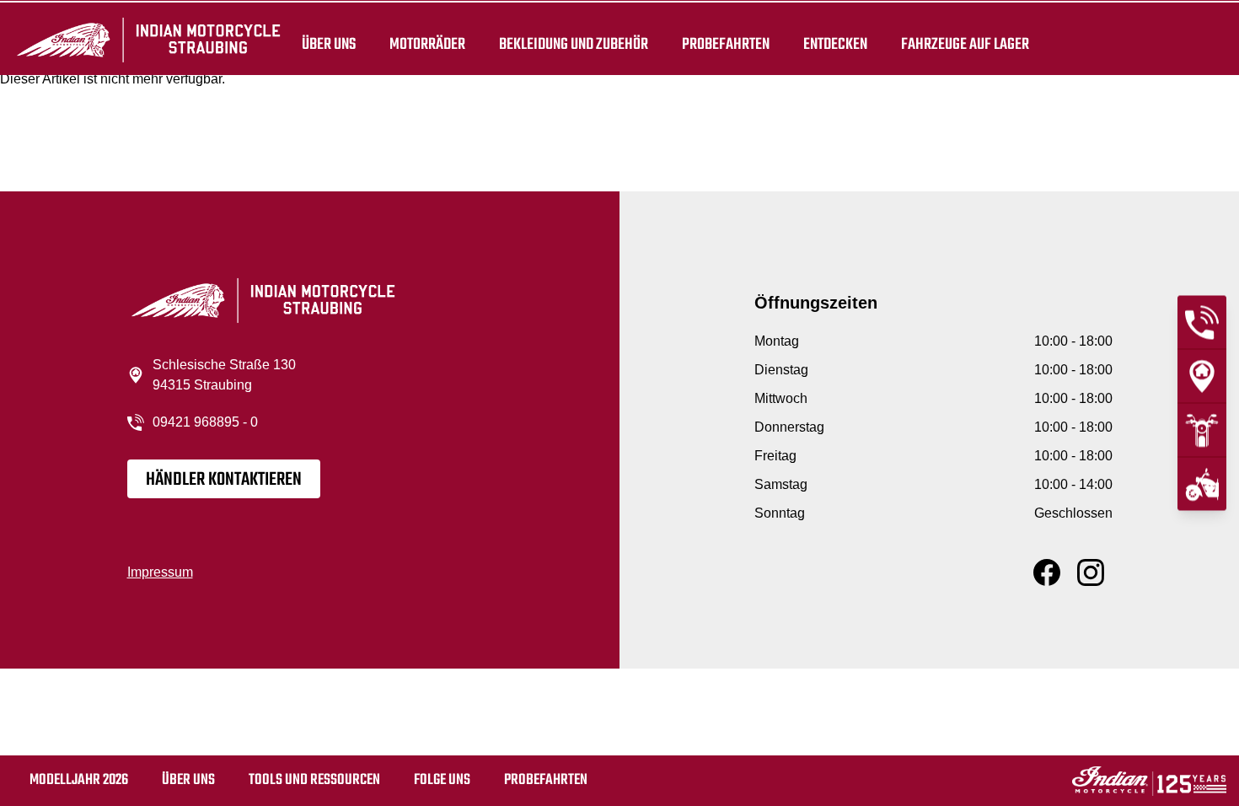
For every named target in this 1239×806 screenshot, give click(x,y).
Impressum (160, 572)
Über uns (329, 43)
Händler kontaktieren (224, 479)
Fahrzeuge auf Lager (965, 43)
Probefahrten (726, 43)
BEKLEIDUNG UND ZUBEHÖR (573, 43)
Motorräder (427, 43)
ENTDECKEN (835, 43)
